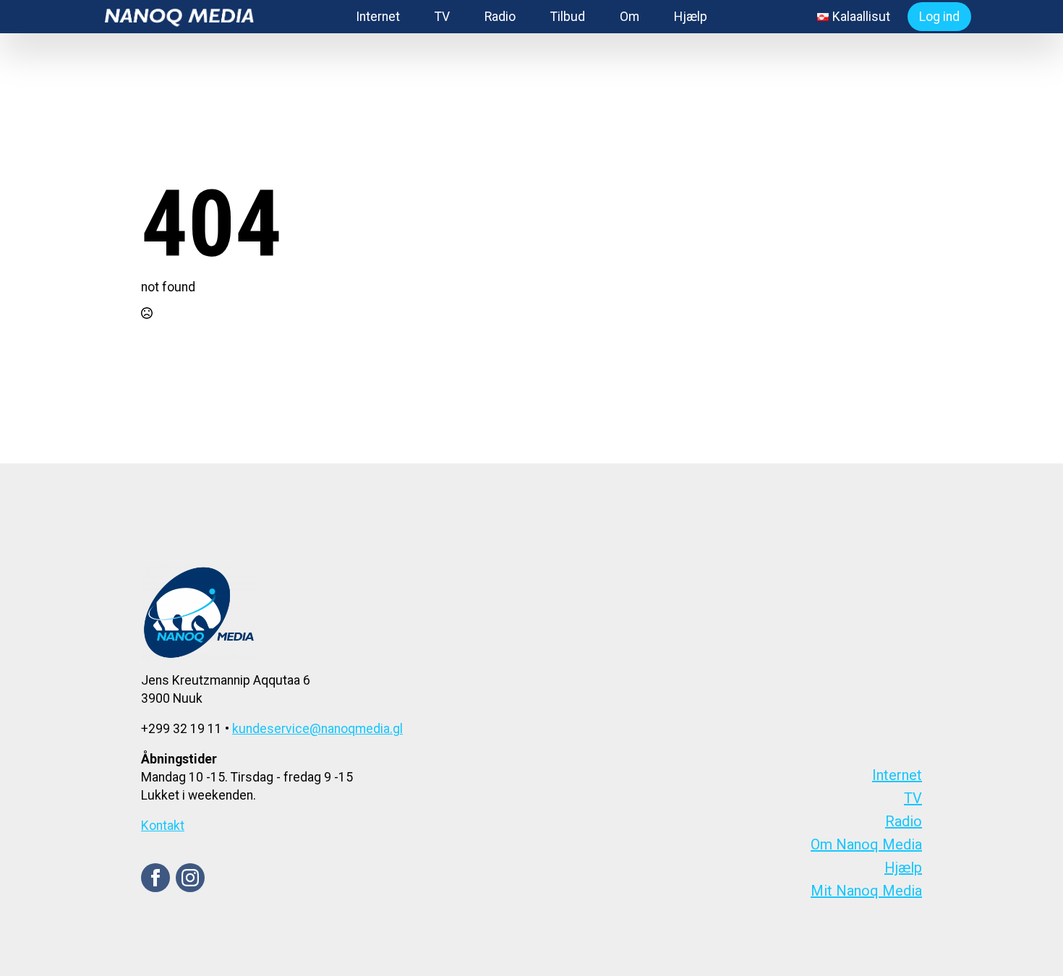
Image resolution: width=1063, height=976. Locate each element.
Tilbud (567, 16)
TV (442, 16)
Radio (500, 16)
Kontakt (162, 825)
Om (629, 16)
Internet (378, 16)
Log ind (939, 16)
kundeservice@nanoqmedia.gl (317, 729)
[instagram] (190, 877)
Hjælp (690, 16)
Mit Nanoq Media (866, 890)
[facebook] (155, 877)
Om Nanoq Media (866, 844)
